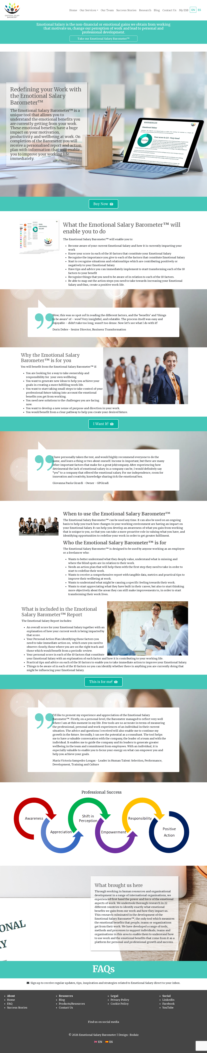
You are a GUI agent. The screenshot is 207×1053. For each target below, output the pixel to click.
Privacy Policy (120, 999)
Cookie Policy (120, 1003)
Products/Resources (72, 1003)
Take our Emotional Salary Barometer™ (103, 38)
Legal (114, 995)
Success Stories (126, 10)
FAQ (9, 1003)
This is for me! (101, 682)
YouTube (168, 1007)
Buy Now (101, 204)
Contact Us (169, 10)
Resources (66, 995)
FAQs (103, 969)
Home (73, 10)
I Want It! (101, 424)
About (11, 995)
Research (145, 10)
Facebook (168, 1003)
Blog (157, 10)
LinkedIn (168, 999)
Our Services (88, 10)
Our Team (107, 10)
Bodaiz (134, 1034)
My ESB (183, 10)
